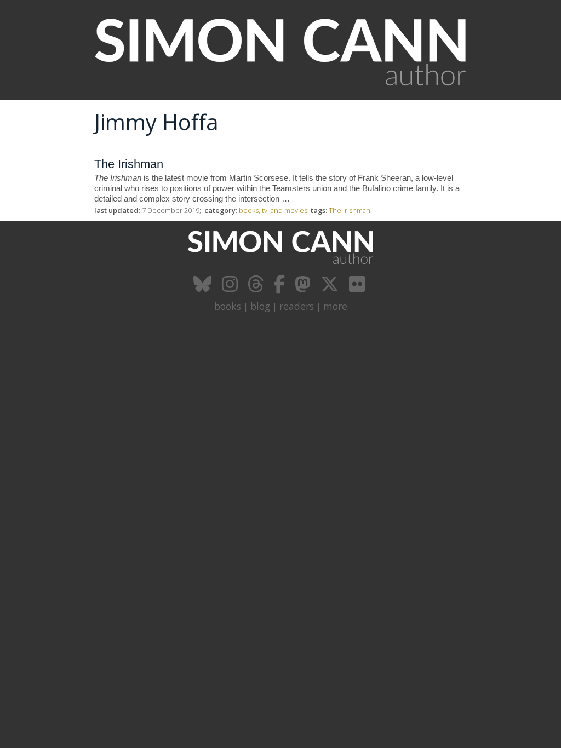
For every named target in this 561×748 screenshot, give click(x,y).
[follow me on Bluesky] (204, 288)
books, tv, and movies (273, 210)
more (335, 306)
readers (296, 306)
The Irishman (128, 164)
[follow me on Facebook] (280, 288)
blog (260, 306)
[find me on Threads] (257, 288)
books (227, 306)
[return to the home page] (280, 94)
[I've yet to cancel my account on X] (331, 288)
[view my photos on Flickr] (358, 288)
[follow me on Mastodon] (304, 288)
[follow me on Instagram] (231, 288)
